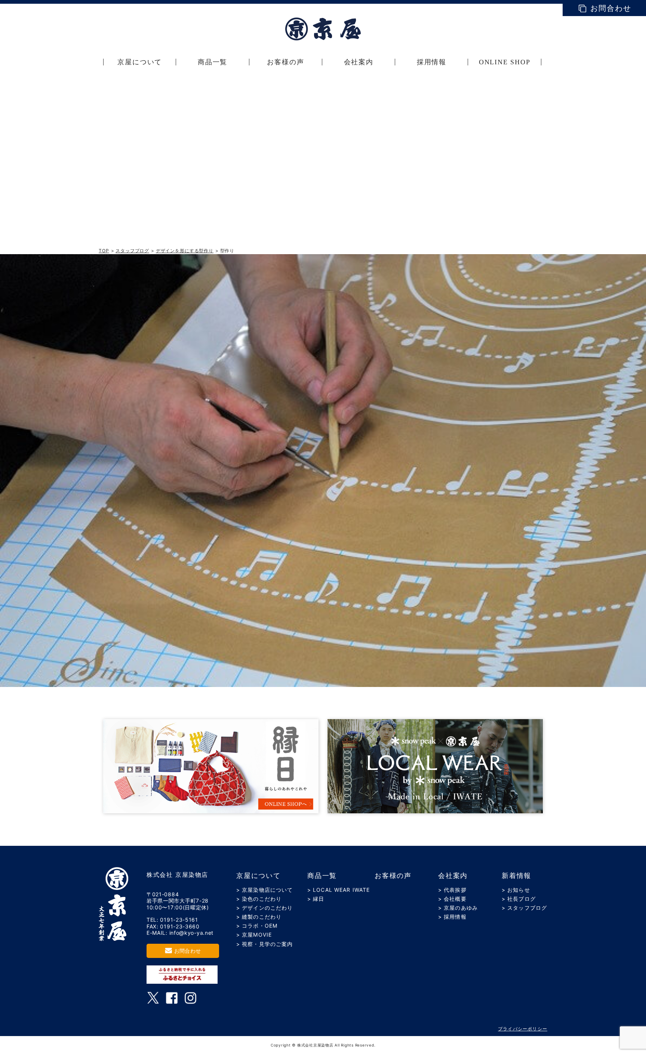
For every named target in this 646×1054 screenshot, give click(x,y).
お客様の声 (393, 875)
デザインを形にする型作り (184, 250)
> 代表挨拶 (452, 890)
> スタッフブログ (524, 907)
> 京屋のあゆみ (458, 907)
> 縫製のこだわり (259, 916)
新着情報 (516, 875)
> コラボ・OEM (256, 925)
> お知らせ (516, 890)
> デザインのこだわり (264, 907)
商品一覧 (322, 875)
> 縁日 (315, 899)
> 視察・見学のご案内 (264, 944)
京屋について (258, 875)
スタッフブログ (132, 250)
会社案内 (453, 875)
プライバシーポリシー (522, 1029)
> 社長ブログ (519, 899)
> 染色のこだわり (259, 899)
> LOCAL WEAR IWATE (338, 890)
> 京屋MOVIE (254, 934)
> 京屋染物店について (264, 890)
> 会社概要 (452, 899)
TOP (104, 250)
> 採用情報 (452, 916)
